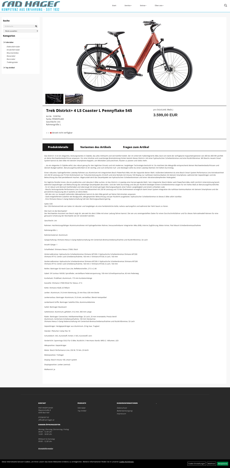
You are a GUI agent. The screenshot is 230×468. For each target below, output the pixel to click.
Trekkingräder (12, 62)
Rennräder (11, 59)
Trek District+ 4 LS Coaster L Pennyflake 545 (89, 110)
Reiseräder (11, 56)
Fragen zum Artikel (136, 147)
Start (114, 5)
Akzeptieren (222, 463)
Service (127, 5)
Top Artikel (10, 67)
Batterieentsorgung (124, 411)
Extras (142, 5)
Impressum (121, 413)
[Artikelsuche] (225, 6)
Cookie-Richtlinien (126, 462)
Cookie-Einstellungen (196, 463)
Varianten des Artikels (95, 147)
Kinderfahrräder (13, 50)
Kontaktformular (45, 448)
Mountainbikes (13, 53)
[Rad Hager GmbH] (31, 6)
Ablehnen (211, 463)
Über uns (158, 5)
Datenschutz (122, 408)
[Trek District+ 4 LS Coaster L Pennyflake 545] (134, 55)
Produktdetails (58, 147)
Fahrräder (9, 42)
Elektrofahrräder (13, 46)
